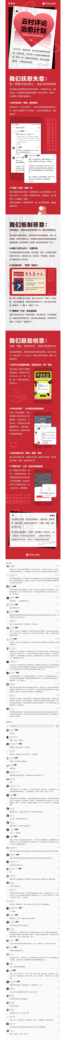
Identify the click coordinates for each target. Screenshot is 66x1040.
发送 (57, 726)
